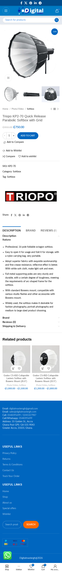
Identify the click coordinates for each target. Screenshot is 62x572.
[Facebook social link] (21, 2)
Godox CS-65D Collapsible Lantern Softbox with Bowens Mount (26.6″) (16, 378)
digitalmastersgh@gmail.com (23, 409)
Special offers (9, 508)
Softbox (17, 172)
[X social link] (25, 2)
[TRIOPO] (30, 196)
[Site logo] (31, 11)
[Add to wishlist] (19, 368)
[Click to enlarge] (8, 78)
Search (31, 524)
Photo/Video (12, 385)
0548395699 (25, 418)
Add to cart (28, 136)
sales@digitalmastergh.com (22, 412)
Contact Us (8, 470)
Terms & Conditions (12, 465)
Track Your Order (11, 476)
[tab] (11, 230)
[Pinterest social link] (30, 2)
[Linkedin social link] (35, 2)
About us (7, 503)
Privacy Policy (9, 453)
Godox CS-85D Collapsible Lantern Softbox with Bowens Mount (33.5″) (45, 378)
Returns (6, 459)
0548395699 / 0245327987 (21, 415)
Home (5, 491)
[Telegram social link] (40, 2)
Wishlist (6, 514)
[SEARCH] (57, 20)
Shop (5, 497)
